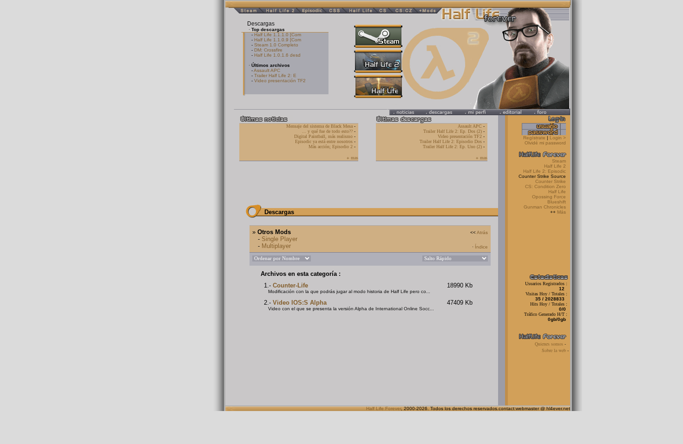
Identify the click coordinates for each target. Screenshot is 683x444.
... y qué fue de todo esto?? (327, 131)
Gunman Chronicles (545, 206)
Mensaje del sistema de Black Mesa (319, 126)
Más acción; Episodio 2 (331, 146)
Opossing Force (549, 196)
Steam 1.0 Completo (276, 44)
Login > (558, 137)
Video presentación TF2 (280, 80)
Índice (481, 246)
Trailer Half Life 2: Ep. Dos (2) (452, 131)
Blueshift (556, 201)
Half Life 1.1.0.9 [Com (277, 39)
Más (561, 212)
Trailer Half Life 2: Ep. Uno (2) (452, 146)
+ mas (352, 157)
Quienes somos (550, 343)
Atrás (482, 232)
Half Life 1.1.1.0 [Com (277, 34)
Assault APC (267, 70)
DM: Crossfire (268, 49)
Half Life (557, 191)
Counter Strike (550, 181)
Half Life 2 (555, 166)
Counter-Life (290, 285)
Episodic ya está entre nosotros (324, 141)
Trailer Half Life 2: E (275, 75)
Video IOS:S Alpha (300, 302)
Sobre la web (554, 350)
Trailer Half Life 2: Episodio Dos (451, 141)
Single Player (279, 238)
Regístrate (534, 137)
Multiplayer (276, 245)
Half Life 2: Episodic (545, 171)
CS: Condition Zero (545, 186)
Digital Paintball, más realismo (323, 136)
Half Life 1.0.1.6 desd (277, 55)
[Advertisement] (137, 139)
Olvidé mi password (547, 142)
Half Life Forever (383, 408)
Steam (559, 160)
